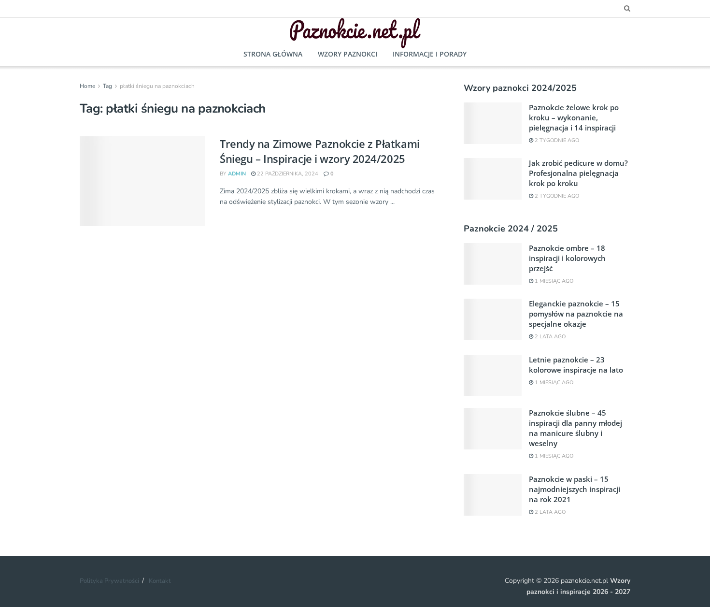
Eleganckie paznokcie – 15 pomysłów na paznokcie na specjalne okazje (576, 314)
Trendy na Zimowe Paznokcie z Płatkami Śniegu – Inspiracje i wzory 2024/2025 (320, 151)
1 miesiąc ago (553, 281)
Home (87, 86)
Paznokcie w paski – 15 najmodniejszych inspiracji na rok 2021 (574, 489)
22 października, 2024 (287, 173)
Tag (107, 86)
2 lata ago (549, 336)
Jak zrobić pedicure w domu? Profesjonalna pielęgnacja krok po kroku (578, 173)
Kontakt (160, 581)
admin (237, 173)
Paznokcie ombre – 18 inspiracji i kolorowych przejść (567, 258)
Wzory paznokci (347, 53)
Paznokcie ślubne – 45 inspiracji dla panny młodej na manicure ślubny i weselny (575, 428)
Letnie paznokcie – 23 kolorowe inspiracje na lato (576, 365)
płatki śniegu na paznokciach (157, 86)
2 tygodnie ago (556, 140)
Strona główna (272, 53)
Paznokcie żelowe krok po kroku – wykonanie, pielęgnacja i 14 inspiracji (574, 117)
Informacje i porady (430, 53)
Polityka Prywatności (109, 581)
